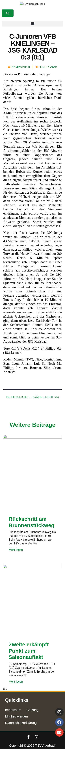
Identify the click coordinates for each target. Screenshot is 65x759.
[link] (8, 13)
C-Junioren (48, 67)
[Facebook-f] (28, 736)
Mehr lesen (16, 550)
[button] (32, 24)
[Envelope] (59, 732)
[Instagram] (36, 736)
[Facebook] (59, 722)
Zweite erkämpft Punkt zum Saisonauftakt (29, 651)
